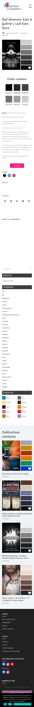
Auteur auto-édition (8, 619)
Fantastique (6, 328)
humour (4, 344)
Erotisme (5, 35)
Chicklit (4, 301)
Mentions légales (7, 648)
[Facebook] (5, 201)
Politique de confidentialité (11, 651)
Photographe (6, 622)
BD (3, 295)
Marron (24, 402)
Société (4, 380)
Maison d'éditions (8, 629)
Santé (4, 374)
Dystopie (5, 321)
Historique (5, 337)
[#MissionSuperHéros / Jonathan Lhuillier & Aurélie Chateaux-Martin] (17, 538)
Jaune (8, 402)
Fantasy (4, 331)
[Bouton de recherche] (30, 269)
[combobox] (15, 269)
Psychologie (6, 367)
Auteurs (4, 625)
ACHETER (17, 165)
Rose (8, 411)
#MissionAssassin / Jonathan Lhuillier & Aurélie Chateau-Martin (17, 515)
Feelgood (5, 334)
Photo (4, 357)
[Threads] (11, 201)
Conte (4, 305)
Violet (24, 416)
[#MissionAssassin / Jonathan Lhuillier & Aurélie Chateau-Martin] (17, 495)
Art (3, 292)
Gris (23, 398)
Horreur (4, 341)
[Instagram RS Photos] (8, 672)
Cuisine (4, 311)
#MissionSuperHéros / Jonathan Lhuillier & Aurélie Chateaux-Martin (15, 557)
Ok (5, 704)
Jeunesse (5, 347)
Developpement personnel (10, 315)
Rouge (24, 411)
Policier (4, 364)
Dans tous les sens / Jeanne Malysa (15, 474)
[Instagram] (8, 664)
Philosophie (6, 354)
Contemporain (7, 308)
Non (10, 704)
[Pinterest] (29, 201)
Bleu (7, 398)
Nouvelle (5, 351)
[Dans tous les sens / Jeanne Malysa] (17, 456)
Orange (24, 407)
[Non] (32, 700)
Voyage (4, 387)
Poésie (4, 360)
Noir (7, 407)
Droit (4, 318)
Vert (7, 416)
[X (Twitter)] (23, 201)
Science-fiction (7, 377)
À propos (5, 641)
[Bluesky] (17, 201)
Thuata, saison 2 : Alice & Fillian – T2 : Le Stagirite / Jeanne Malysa (16, 599)
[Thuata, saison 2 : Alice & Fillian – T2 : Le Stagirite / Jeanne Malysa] (17, 580)
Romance (5, 370)
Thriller (4, 383)
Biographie (5, 298)
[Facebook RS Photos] (3, 672)
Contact (4, 645)
